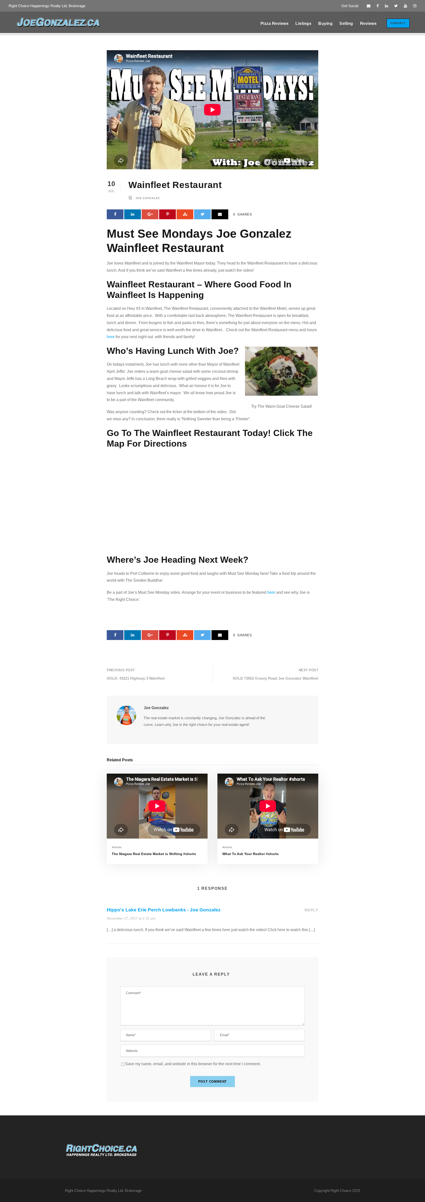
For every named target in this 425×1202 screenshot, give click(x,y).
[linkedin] (386, 6)
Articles (116, 847)
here (111, 337)
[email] (368, 6)
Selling (346, 23)
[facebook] (378, 6)
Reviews (368, 23)
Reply (311, 910)
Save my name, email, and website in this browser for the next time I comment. (193, 1064)
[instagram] (414, 6)
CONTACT (398, 23)
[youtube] (405, 6)
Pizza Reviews (274, 23)
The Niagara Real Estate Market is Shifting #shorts (154, 854)
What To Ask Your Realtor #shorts (250, 854)
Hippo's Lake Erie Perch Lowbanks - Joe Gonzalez (164, 909)
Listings (303, 23)
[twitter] (396, 6)
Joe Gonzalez (148, 198)
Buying (325, 23)
